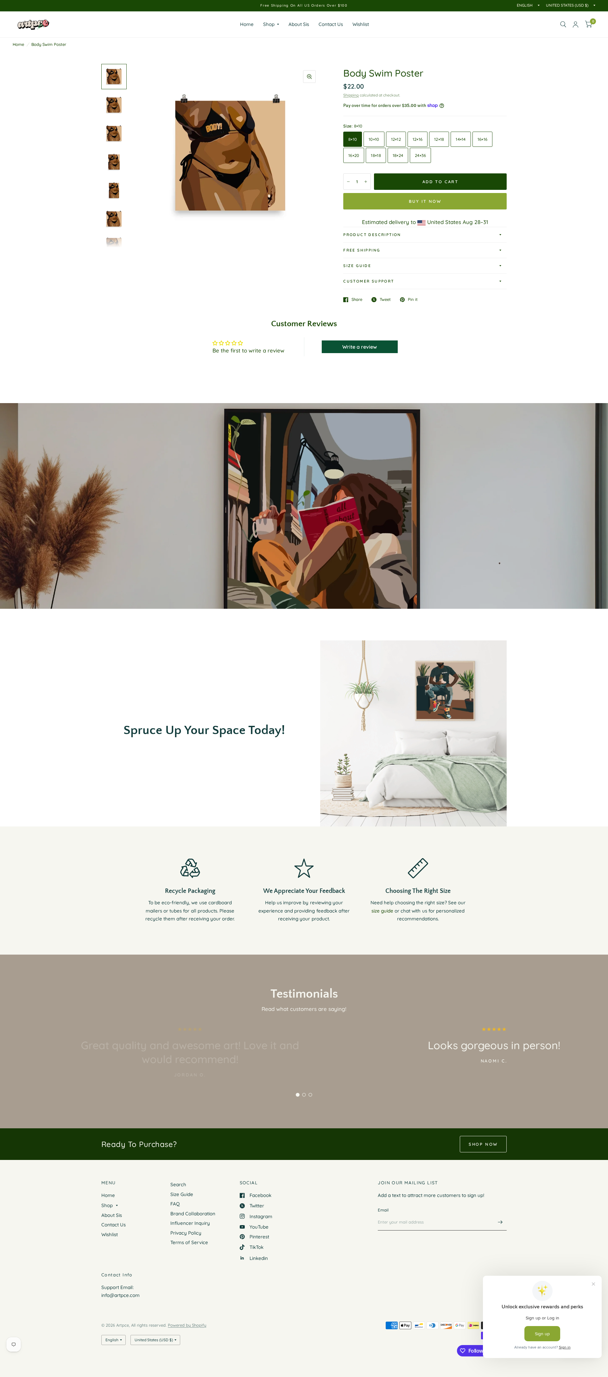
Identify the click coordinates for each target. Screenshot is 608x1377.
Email (383, 1209)
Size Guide (357, 265)
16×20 (353, 155)
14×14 (461, 139)
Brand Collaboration (192, 1214)
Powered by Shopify (187, 1325)
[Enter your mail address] (500, 1222)
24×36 (420, 155)
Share (357, 299)
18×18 (376, 155)
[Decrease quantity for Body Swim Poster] (348, 182)
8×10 (352, 139)
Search (178, 1184)
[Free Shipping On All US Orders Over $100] (303, 6)
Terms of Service (189, 1242)
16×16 (482, 139)
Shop (269, 24)
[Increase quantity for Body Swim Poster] (365, 182)
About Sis (298, 24)
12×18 (439, 139)
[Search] (563, 24)
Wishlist (360, 24)
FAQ (175, 1204)
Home (247, 24)
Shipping (351, 95)
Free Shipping (361, 250)
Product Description (372, 234)
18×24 (398, 155)
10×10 (374, 139)
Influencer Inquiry (190, 1223)
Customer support (368, 281)
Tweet (385, 299)
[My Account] (575, 24)
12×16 (417, 139)
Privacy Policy (185, 1233)
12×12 (396, 139)
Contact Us (331, 24)
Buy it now (425, 201)
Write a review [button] (359, 347)
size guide (382, 911)
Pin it (413, 299)
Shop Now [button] (483, 1144)
